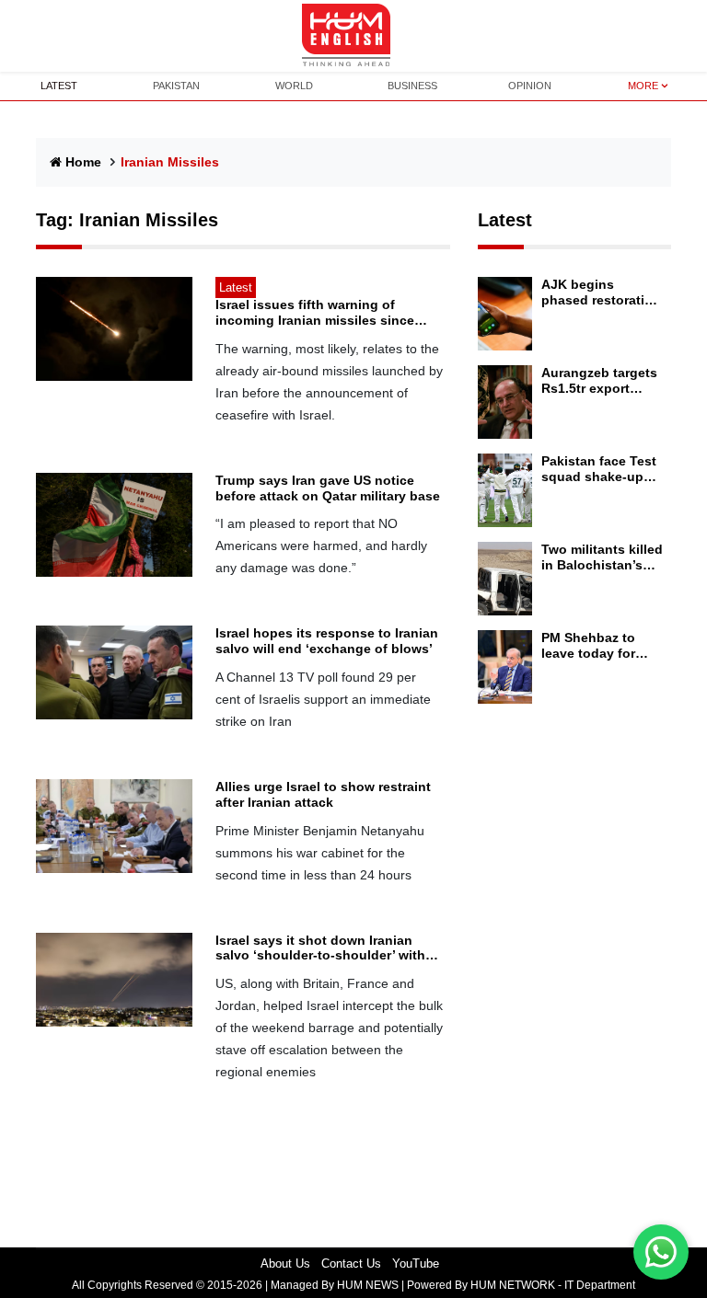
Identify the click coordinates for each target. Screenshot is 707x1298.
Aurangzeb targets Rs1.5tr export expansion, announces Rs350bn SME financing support (599, 380)
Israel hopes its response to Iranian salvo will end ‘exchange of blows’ (326, 641)
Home (83, 162)
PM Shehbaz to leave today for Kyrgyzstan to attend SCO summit (602, 645)
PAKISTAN (176, 85)
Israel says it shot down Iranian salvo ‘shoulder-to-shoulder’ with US (320, 948)
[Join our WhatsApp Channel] (661, 1252)
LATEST (59, 85)
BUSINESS (412, 85)
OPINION (529, 85)
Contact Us (351, 1263)
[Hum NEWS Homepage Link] (353, 36)
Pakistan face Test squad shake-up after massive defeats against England (598, 469)
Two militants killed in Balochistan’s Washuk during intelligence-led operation (602, 557)
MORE (643, 85)
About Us (285, 1263)
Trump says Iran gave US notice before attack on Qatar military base (327, 488)
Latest (505, 220)
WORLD (294, 85)
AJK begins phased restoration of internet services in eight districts (602, 292)
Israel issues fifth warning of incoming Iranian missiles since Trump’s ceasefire (314, 312)
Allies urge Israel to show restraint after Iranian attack (323, 794)
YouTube (415, 1263)
